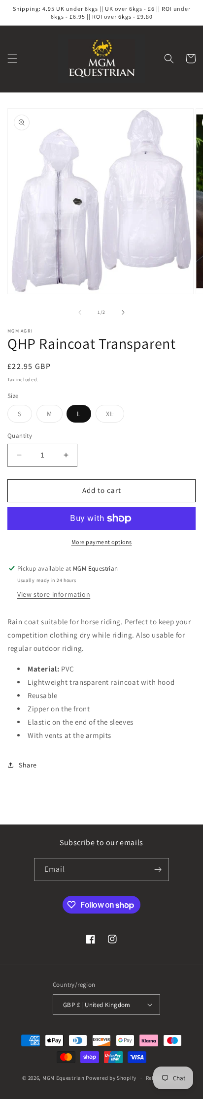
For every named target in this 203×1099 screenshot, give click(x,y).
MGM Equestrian (63, 1077)
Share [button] (28, 765)
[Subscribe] (158, 869)
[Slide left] (80, 312)
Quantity (19, 435)
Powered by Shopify (111, 1077)
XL (115, 416)
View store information (53, 594)
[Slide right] (123, 312)
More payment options (101, 542)
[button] (12, 58)
